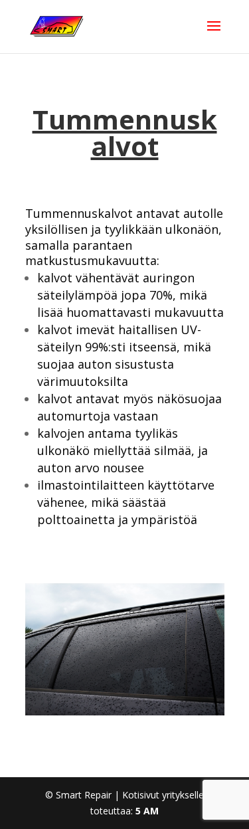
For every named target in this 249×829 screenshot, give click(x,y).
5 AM (147, 810)
